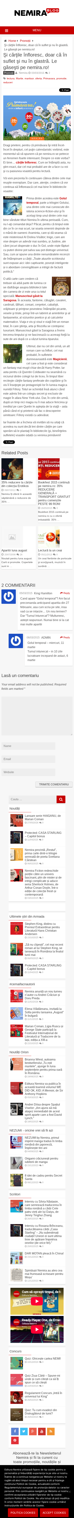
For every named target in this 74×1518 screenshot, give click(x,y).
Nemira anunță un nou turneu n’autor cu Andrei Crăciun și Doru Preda (43, 995)
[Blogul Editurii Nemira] (37, 19)
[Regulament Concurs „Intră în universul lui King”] (16, 1402)
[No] (69, 1491)
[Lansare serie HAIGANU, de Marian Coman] (16, 825)
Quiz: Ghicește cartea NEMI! (43, 1358)
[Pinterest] (15, 1440)
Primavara (49, 78)
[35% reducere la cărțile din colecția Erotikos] (12, 478)
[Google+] (33, 1431)
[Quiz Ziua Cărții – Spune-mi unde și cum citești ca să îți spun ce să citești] (16, 1385)
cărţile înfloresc (26, 162)
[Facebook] (15, 1431)
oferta (38, 78)
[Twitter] (24, 1431)
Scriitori (15, 1194)
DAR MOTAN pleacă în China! (44, 1253)
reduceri (8, 82)
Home (12, 40)
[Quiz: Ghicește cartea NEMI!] (16, 1368)
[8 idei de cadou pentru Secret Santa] (16, 1185)
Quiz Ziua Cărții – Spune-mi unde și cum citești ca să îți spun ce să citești (42, 1379)
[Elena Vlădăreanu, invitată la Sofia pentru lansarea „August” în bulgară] (16, 1018)
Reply (66, 593)
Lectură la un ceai (50, 550)
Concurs (16, 1351)
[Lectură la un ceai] (49, 546)
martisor (29, 78)
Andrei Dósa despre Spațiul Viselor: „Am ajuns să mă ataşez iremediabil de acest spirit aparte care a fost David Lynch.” (43, 1111)
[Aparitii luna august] (12, 546)
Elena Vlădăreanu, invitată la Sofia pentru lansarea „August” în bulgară (44, 1012)
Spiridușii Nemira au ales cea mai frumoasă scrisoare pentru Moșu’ (44, 1274)
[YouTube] (42, 1431)
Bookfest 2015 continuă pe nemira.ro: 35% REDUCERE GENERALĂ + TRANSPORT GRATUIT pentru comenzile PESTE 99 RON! (54, 493)
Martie (19, 78)
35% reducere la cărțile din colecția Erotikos (17, 484)
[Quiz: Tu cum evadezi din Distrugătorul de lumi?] (16, 1419)
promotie (61, 78)
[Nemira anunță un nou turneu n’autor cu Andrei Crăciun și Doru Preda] (16, 1001)
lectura (11, 78)
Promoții (25, 40)
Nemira (23, 72)
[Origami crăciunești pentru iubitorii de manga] (16, 1168)
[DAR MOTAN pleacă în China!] (16, 1263)
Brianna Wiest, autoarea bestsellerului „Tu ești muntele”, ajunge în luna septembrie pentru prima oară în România (43, 1066)
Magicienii (60, 359)
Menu (37, 30)
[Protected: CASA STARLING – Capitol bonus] (16, 842)
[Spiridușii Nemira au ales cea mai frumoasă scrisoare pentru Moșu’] (16, 1280)
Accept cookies (54, 1512)
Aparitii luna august (14, 550)
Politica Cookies (23, 1512)
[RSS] (51, 1431)
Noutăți (15, 808)
